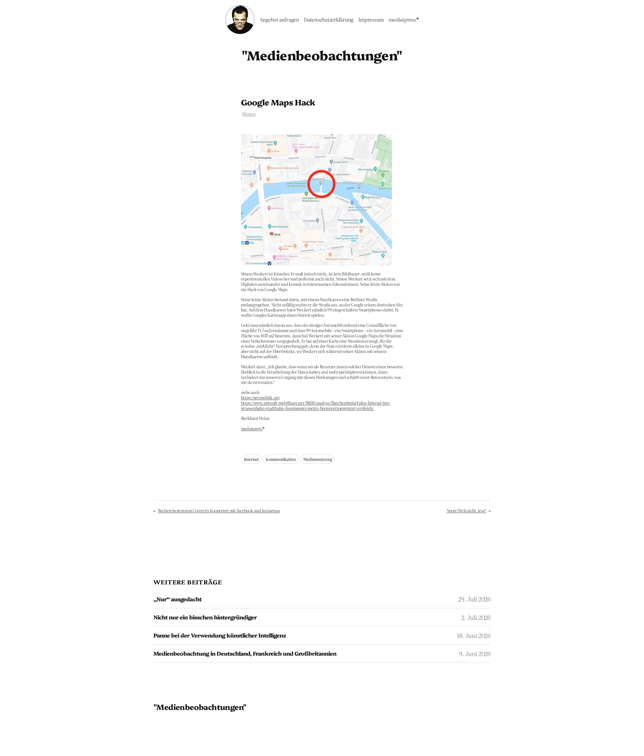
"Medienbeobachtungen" (322, 55)
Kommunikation (281, 459)
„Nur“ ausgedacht (177, 599)
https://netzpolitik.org (260, 397)
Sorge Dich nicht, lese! (466, 510)
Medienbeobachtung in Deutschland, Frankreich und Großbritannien (245, 653)
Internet (251, 459)
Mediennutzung (317, 459)
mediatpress (252, 428)
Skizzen (248, 114)
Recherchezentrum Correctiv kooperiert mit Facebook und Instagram (219, 510)
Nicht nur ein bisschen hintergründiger (205, 617)
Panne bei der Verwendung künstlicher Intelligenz (219, 635)
